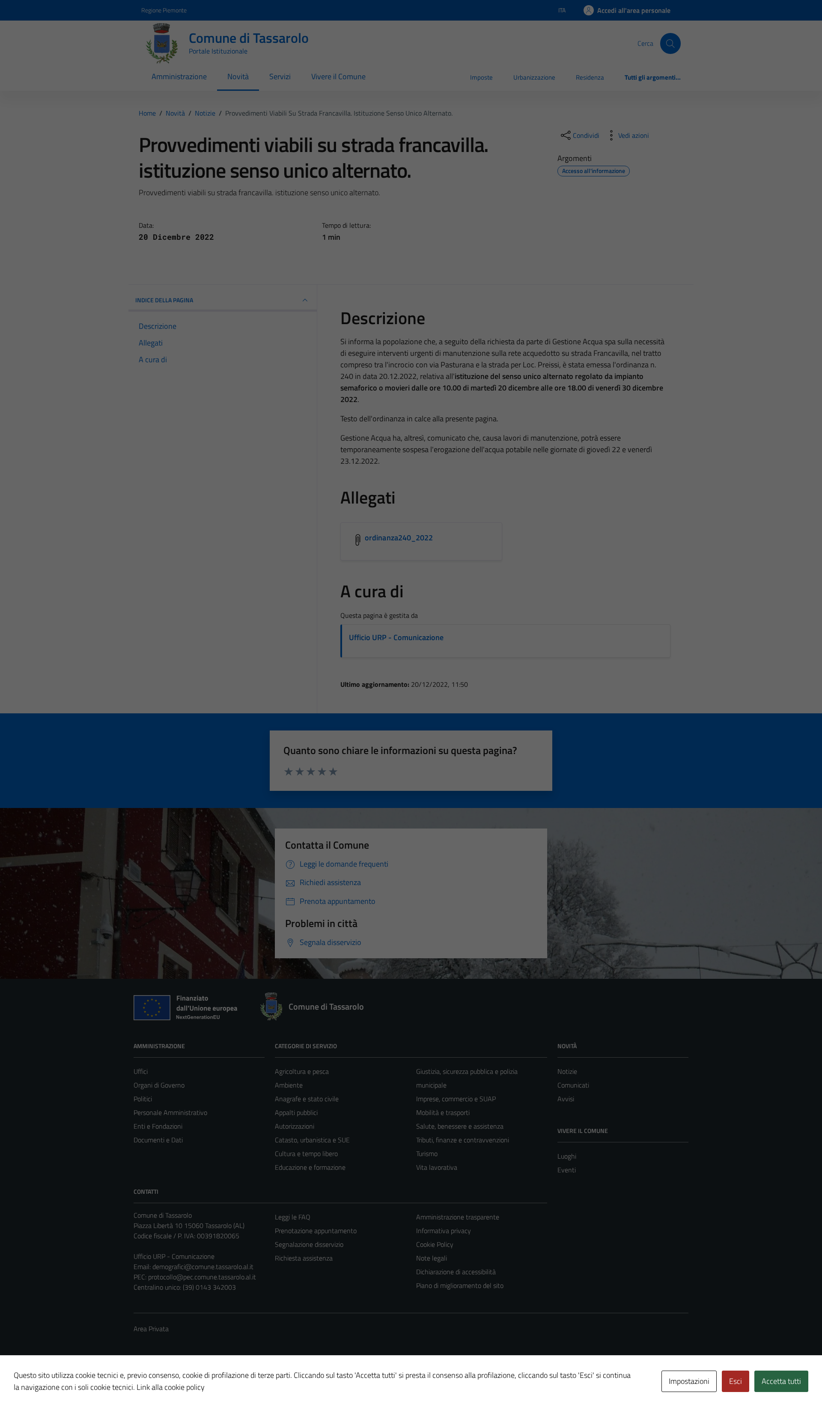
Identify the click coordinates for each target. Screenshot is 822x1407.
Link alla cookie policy (171, 1387)
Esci (735, 1381)
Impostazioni (689, 1381)
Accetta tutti (781, 1381)
